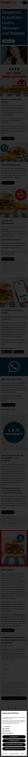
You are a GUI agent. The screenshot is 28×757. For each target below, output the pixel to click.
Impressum (23, 753)
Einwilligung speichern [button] (14, 740)
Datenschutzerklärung (14, 753)
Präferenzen (4, 753)
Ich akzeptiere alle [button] (14, 736)
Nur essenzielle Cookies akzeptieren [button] (14, 744)
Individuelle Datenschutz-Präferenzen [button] (14, 748)
